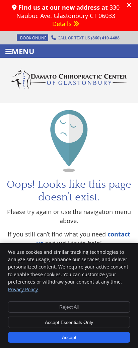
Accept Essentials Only (69, 322)
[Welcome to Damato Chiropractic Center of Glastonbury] (69, 88)
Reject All (69, 307)
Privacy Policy (23, 289)
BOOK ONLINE (33, 37)
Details (62, 24)
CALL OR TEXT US (89, 38)
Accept (69, 337)
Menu (23, 51)
